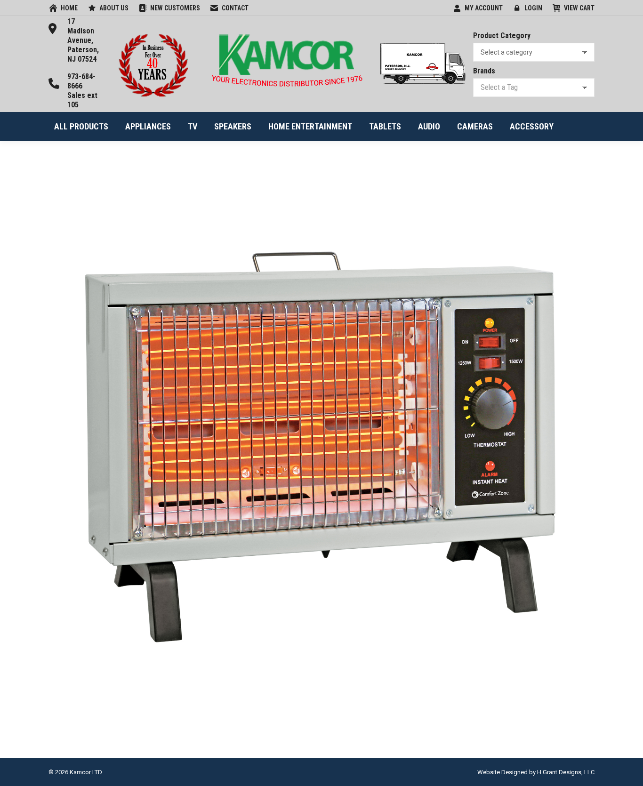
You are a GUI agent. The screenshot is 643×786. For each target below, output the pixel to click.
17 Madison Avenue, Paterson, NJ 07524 (83, 40)
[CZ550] (321, 447)
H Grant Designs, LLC (566, 772)
